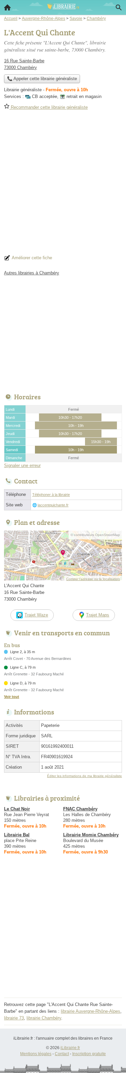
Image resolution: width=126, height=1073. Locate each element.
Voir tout (11, 697)
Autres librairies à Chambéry (31, 272)
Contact (62, 1053)
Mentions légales (35, 1053)
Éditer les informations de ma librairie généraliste (84, 776)
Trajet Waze (36, 614)
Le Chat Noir (17, 808)
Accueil (7, 7)
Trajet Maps (97, 614)
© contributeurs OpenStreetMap (95, 535)
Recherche (118, 7)
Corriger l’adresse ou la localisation (93, 579)
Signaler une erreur (22, 465)
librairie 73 (14, 1017)
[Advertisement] (63, 185)
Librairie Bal (17, 834)
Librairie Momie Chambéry (91, 834)
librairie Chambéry (44, 1017)
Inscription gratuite (89, 1053)
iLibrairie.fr (70, 1047)
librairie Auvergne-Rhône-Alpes (90, 1011)
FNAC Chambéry (80, 808)
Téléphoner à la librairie (51, 495)
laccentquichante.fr (53, 505)
